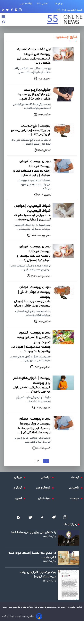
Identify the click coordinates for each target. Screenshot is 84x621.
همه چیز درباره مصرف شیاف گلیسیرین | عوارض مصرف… (32, 217)
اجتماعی (46, 477)
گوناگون (18, 488)
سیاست (75, 498)
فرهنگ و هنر (44, 488)
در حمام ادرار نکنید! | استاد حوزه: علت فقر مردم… (32, 555)
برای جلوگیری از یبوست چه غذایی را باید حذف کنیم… (34, 96)
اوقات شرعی (26, 3)
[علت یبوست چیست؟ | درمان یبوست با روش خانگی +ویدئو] (63, 292)
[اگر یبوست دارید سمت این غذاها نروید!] (63, 54)
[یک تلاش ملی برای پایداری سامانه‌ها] (68, 538)
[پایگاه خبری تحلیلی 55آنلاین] (62, 19)
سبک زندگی (45, 498)
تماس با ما (43, 3)
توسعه (76, 477)
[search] (3, 22)
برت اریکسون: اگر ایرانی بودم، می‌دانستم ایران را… (38, 574)
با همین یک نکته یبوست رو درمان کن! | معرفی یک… (34, 258)
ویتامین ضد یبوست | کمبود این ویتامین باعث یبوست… (31, 349)
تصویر (19, 498)
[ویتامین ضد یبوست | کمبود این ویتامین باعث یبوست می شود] (63, 337)
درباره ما (60, 3)
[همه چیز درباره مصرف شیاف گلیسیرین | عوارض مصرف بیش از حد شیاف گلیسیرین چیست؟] (63, 210)
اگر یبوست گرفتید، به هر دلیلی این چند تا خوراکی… (32, 389)
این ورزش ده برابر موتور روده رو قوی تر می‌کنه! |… (31, 132)
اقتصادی (75, 488)
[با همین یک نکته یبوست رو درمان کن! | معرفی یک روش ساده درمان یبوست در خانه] (63, 251)
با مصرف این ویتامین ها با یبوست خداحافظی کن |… (34, 430)
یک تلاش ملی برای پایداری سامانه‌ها (33, 532)
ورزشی (19, 477)
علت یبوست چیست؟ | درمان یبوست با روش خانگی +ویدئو (32, 303)
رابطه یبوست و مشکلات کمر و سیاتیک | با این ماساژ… (32, 173)
